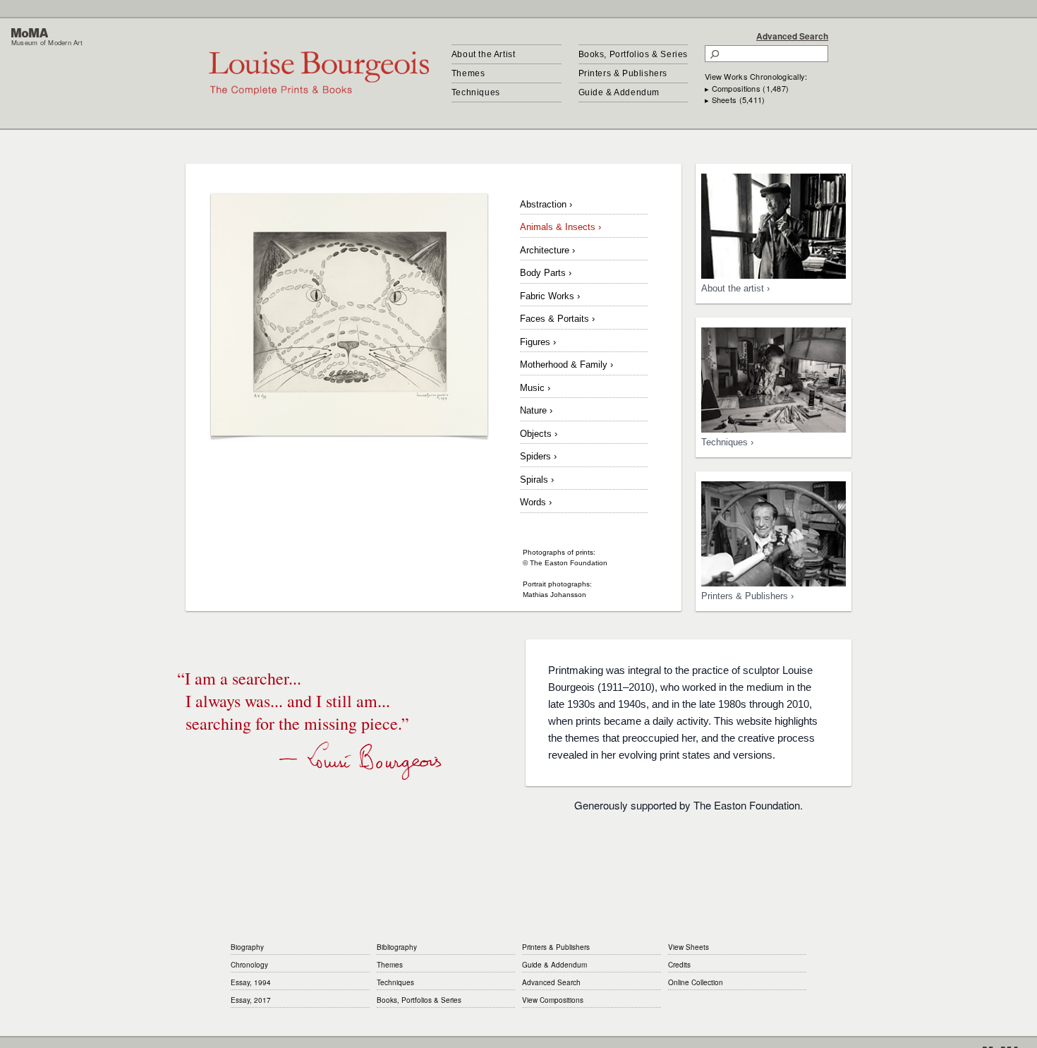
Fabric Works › (550, 296)
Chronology (249, 965)
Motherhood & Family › (566, 364)
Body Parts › (545, 272)
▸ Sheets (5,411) (735, 99)
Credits (679, 965)
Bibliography (397, 947)
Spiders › (538, 456)
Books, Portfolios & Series (633, 54)
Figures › (538, 342)
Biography (247, 947)
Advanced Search (792, 36)
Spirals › (537, 479)
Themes (468, 73)
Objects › (538, 433)
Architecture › (547, 250)
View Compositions (552, 1000)
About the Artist (483, 54)
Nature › (536, 410)
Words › (536, 502)
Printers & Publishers (623, 73)
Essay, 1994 (251, 982)
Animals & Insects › (560, 227)
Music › (535, 388)
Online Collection (695, 982)
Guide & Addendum (619, 92)
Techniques (475, 92)
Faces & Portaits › (557, 318)
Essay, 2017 (251, 1000)
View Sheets (688, 947)
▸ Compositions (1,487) (747, 88)
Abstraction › (546, 204)
